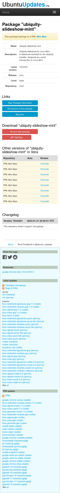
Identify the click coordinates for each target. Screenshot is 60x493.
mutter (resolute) (10, 341)
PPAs (8, 395)
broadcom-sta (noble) (12, 347)
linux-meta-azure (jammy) (14, 338)
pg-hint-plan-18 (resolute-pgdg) (16, 475)
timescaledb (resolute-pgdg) (15, 440)
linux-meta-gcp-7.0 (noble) (14, 312)
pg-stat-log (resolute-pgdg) (14, 469)
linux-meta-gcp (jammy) (13, 359)
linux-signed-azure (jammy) (15, 329)
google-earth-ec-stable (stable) (16, 458)
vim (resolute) (8, 294)
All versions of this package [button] (19, 108)
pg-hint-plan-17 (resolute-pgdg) (16, 481)
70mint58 (44, 201)
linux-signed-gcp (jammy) (14, 356)
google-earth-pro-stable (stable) (17, 455)
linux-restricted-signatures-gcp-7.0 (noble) (21, 303)
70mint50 (44, 195)
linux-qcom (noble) (11, 315)
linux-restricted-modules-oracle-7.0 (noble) (22, 402)
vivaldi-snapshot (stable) (13, 452)
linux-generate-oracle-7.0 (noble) (17, 411)
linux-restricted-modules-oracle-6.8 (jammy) (22, 367)
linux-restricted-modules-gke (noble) (19, 414)
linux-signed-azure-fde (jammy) (16, 332)
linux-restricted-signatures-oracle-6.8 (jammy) (23, 364)
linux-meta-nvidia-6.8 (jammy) (16, 382)
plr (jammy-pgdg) (10, 449)
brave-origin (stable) (11, 431)
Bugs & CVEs (12, 288)
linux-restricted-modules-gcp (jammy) (19, 353)
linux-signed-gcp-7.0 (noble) (15, 309)
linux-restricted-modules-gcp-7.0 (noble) (20, 306)
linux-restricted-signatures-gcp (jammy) (20, 350)
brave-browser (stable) (12, 434)
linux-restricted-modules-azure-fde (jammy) (22, 327)
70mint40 (44, 174)
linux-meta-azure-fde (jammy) (16, 335)
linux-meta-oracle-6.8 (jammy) (16, 379)
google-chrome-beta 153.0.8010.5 (18, 271)
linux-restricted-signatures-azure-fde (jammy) (23, 321)
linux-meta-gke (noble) (12, 420)
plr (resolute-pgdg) (11, 443)
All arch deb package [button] (20, 131)
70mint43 (44, 179)
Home (5, 12)
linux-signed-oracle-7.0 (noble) (16, 405)
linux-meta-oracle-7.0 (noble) (15, 408)
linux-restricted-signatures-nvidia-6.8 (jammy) (23, 361)
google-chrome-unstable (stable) (17, 437)
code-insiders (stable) (12, 428)
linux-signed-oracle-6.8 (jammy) (17, 376)
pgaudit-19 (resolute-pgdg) (14, 466)
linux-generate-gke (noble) (14, 423)
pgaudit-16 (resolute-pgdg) (14, 484)
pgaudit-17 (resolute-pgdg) (14, 478)
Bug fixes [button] (20, 114)
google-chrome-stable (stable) (16, 460)
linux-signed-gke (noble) (13, 417)
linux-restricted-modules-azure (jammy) (20, 324)
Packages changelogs (16, 285)
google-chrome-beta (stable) (15, 463)
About (10, 244)
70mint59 (44, 163)
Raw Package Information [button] (20, 102)
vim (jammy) (8, 297)
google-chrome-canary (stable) (16, 399)
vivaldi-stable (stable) (12, 426)
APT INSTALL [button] (16, 137)
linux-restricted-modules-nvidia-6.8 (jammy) (22, 370)
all (8, 385)
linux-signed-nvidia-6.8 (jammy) (16, 373)
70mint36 (44, 169)
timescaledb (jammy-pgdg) (14, 446)
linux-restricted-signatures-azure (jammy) (21, 318)
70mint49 (44, 190)
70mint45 (44, 185)
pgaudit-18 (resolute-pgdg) (14, 472)
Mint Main (42, 36)
